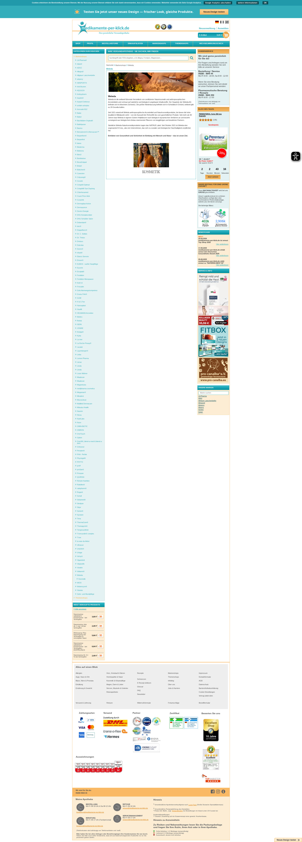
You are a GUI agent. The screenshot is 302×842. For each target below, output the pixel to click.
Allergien (79, 673)
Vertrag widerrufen (206, 696)
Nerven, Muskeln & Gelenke (117, 688)
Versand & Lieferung (83, 703)
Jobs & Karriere (174, 688)
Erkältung (79, 684)
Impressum (203, 673)
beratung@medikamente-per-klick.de (89, 826)
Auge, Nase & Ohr (83, 677)
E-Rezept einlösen (144, 683)
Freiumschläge (173, 703)
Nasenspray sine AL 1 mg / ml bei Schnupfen (80, 626)
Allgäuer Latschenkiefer (207, 401)
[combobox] (148, 58)
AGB (200, 681)
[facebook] (213, 791)
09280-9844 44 (81, 793)
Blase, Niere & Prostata (84, 681)
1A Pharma (202, 396)
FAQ (139, 690)
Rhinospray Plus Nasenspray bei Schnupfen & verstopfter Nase (80, 635)
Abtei (200, 398)
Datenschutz (204, 684)
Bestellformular (204, 703)
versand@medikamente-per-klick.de (135, 819)
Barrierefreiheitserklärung (208, 688)
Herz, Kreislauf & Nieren (115, 673)
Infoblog (171, 681)
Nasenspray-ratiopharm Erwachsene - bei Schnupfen (80, 616)
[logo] (103, 29)
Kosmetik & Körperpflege (115, 681)
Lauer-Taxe (192, 805)
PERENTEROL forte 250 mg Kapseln (210, 115)
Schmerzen (141, 679)
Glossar (140, 687)
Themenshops (173, 677)
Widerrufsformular (144, 703)
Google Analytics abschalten (218, 3)
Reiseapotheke (112, 692)
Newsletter (141, 694)
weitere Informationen (247, 3)
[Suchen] (191, 58)
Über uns (171, 684)
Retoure (109, 703)
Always (201, 407)
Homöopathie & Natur (114, 677)
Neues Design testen (214, 11)
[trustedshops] (163, 27)
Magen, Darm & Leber (114, 684)
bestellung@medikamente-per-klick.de (90, 812)
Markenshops (173, 673)
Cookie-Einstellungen (207, 692)
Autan (200, 412)
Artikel (204, 35)
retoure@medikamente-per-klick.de (135, 808)
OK (265, 3)
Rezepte (140, 673)
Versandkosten (177, 811)
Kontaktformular (205, 677)
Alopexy (201, 405)
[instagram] (218, 791)
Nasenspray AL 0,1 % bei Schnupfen (81, 656)
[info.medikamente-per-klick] (223, 791)
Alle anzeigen (80, 609)
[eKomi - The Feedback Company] (157, 27)
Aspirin (201, 410)
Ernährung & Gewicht (84, 688)
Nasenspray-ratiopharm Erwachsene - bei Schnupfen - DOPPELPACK (80, 646)
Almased (201, 403)
